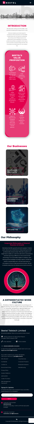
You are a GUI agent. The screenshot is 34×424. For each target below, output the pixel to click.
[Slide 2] (17, 18)
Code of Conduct (5, 378)
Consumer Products (23, 361)
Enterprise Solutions (23, 364)
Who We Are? (4, 358)
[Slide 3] (20, 18)
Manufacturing (22, 367)
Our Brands (4, 361)
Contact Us (4, 364)
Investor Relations (5, 373)
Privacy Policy (4, 370)
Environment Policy (6, 367)
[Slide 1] (14, 18)
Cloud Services (22, 358)
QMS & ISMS (4, 376)
